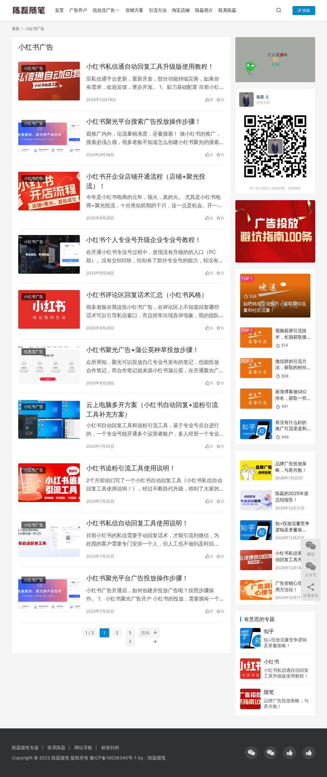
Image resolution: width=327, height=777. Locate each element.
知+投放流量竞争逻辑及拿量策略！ (292, 529)
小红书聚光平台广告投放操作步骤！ (137, 578)
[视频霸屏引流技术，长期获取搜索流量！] (256, 337)
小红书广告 (33, 68)
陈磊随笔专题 (25, 747)
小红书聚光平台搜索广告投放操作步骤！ (143, 121)
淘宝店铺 (181, 10)
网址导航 (83, 747)
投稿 (305, 10)
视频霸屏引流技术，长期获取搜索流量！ (291, 337)
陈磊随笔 (157, 757)
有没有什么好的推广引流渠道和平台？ (291, 428)
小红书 (271, 661)
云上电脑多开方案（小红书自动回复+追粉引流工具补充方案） (152, 409)
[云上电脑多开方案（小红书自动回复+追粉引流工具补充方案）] (49, 419)
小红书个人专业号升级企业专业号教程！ (143, 240)
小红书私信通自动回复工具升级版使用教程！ (150, 66)
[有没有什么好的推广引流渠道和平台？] (256, 429)
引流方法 (158, 10)
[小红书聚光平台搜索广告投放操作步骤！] (49, 136)
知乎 (269, 631)
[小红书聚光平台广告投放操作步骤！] (49, 592)
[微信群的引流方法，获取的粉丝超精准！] (256, 368)
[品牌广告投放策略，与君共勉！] (256, 470)
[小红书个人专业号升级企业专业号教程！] (49, 254)
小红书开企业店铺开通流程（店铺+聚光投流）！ (145, 181)
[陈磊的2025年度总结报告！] (256, 500)
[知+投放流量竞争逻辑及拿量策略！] (256, 530)
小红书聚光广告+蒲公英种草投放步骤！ (142, 350)
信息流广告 (104, 10)
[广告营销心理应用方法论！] (256, 590)
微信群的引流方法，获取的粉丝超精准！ (291, 367)
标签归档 (110, 747)
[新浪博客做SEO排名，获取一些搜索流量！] (256, 398)
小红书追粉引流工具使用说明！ (131, 468)
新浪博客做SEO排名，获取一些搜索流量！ (291, 398)
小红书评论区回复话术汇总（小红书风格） (147, 295)
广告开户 (78, 10)
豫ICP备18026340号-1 (113, 757)
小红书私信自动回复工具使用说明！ (137, 523)
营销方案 (134, 10)
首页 (59, 10)
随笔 (269, 692)
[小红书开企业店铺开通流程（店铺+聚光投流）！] (49, 191)
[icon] (251, 752)
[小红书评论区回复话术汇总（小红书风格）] (49, 309)
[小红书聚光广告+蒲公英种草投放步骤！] (49, 364)
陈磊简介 (204, 10)
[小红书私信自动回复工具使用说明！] (49, 537)
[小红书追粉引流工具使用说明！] (49, 482)
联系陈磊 (227, 10)
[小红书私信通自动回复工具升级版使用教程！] (49, 81)
